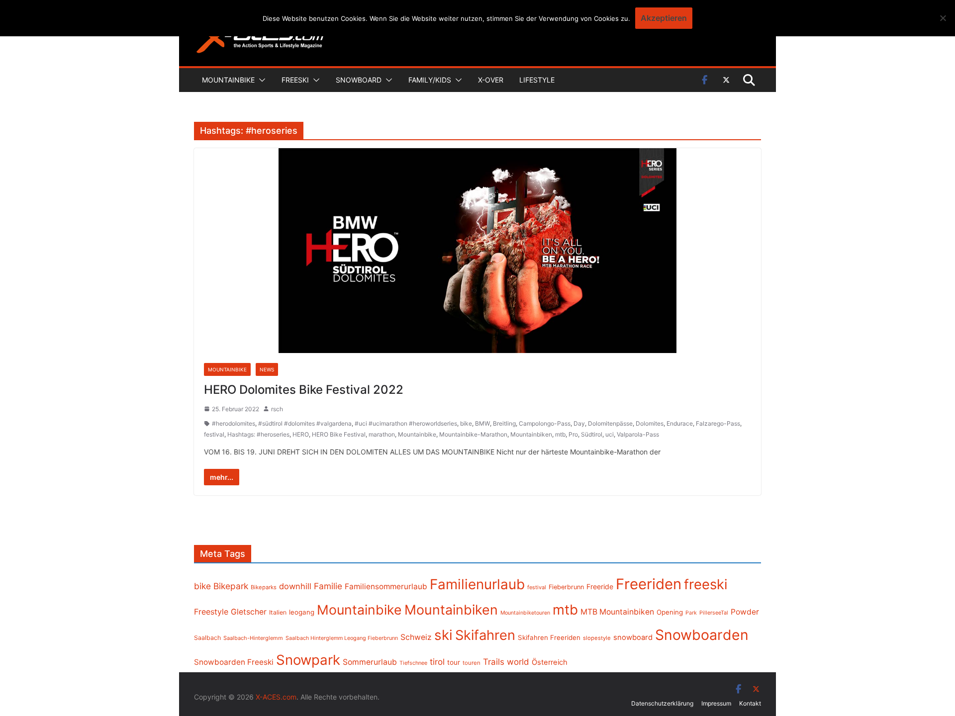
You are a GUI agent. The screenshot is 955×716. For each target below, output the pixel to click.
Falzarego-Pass (718, 423)
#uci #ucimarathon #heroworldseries (406, 423)
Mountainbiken (531, 434)
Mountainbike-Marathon (473, 434)
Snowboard (359, 80)
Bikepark (230, 586)
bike (466, 423)
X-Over (490, 80)
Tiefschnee (413, 662)
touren (471, 662)
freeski (706, 584)
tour (453, 662)
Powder (745, 612)
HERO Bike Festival (339, 434)
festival (214, 434)
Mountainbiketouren (525, 613)
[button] (260, 80)
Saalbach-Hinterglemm (253, 637)
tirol (437, 662)
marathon (382, 434)
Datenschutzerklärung (662, 703)
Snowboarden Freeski (234, 662)
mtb (560, 434)
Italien (277, 612)
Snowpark (308, 659)
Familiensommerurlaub (386, 586)
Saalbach (207, 637)
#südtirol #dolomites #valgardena (305, 423)
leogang (301, 612)
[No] (943, 18)
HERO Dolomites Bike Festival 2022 (303, 389)
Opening (670, 612)
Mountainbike (228, 80)
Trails (493, 662)
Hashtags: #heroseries (258, 434)
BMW (482, 423)
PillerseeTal (713, 612)
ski (443, 634)
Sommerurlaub (370, 662)
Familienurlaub (477, 584)
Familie (328, 586)
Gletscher (249, 612)
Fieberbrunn (566, 587)
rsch (277, 409)
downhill (295, 586)
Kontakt (750, 703)
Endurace (680, 423)
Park (691, 613)
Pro (573, 434)
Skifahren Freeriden (549, 637)
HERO (300, 434)
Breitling (504, 423)
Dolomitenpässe (610, 423)
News (267, 369)
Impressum (716, 703)
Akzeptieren (664, 18)
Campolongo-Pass (545, 423)
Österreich (550, 662)
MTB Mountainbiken (617, 612)
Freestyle (211, 612)
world (518, 662)
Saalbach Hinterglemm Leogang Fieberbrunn (342, 637)
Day (579, 423)
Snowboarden (702, 634)
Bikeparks (264, 587)
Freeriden (648, 584)
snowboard (633, 637)
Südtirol (591, 434)
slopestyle (597, 637)
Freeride (599, 586)
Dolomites (650, 423)
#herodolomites (233, 423)
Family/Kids (429, 80)
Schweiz (416, 637)
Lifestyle (537, 80)
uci (609, 434)
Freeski (295, 80)
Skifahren (485, 635)
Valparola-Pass (638, 434)
